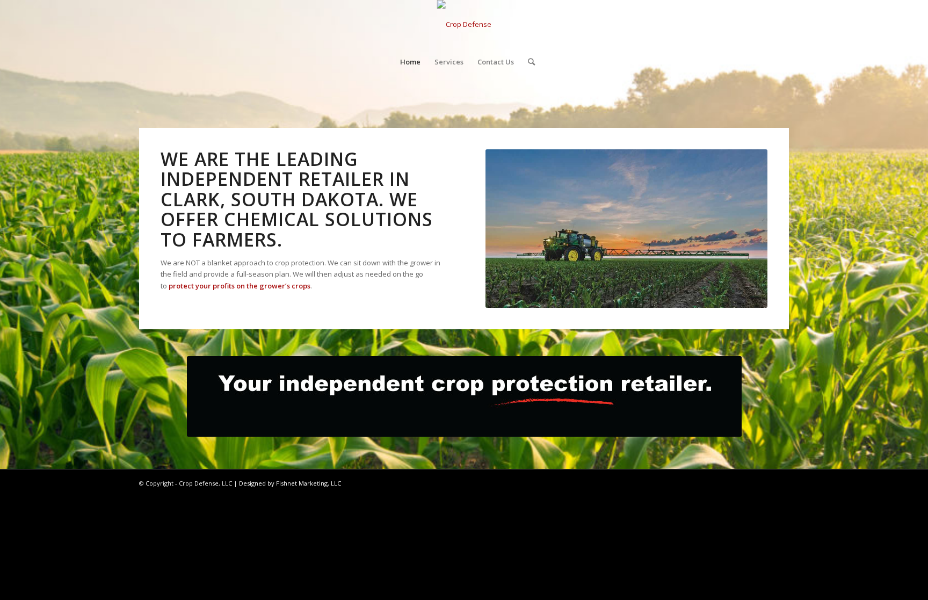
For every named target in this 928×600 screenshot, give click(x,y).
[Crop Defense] (464, 24)
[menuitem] (410, 61)
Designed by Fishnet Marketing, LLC (290, 483)
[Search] (528, 61)
